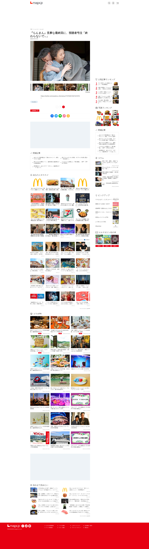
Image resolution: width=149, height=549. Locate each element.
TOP (31, 29)
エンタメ (42, 29)
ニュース (36, 29)
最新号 (99, 246)
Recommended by (80, 239)
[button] (30, 87)
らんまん (34, 101)
